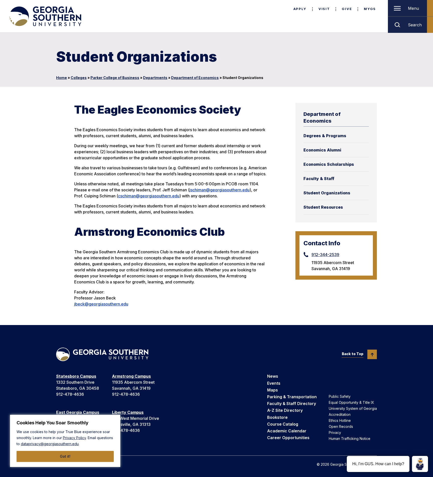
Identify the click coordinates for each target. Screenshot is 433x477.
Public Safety (340, 396)
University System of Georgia (353, 408)
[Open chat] (420, 464)
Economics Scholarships (328, 164)
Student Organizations (326, 192)
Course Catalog (282, 424)
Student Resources (323, 207)
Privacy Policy (74, 438)
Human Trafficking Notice (349, 438)
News (272, 376)
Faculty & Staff (318, 178)
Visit (324, 9)
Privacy (335, 432)
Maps (272, 389)
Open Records (341, 426)
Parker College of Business (114, 77)
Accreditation (340, 414)
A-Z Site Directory (285, 410)
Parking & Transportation (292, 396)
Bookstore (277, 417)
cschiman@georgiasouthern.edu (148, 195)
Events (273, 383)
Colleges (79, 77)
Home (61, 77)
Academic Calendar (286, 430)
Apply (299, 9)
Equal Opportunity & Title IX (351, 402)
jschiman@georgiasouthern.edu (219, 189)
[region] (65, 441)
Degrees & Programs (324, 135)
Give (347, 9)
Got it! (65, 456)
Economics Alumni (322, 149)
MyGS (370, 9)
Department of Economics (195, 77)
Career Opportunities (288, 437)
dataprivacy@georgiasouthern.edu (50, 444)
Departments (155, 77)
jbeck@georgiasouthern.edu (101, 303)
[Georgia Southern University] (45, 16)
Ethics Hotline (340, 420)
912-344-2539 (325, 254)
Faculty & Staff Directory (291, 403)
